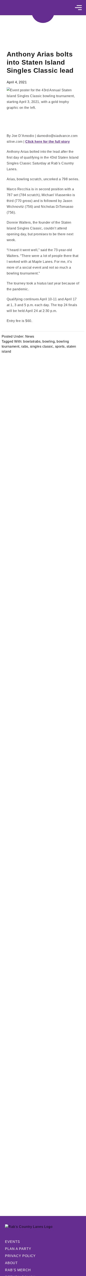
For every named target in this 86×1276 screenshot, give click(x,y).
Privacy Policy (20, 1256)
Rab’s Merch (18, 1270)
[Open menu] (78, 7)
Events (12, 1241)
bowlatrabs (31, 341)
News (29, 336)
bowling (48, 341)
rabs (24, 346)
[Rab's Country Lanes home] (43, 11)
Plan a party (18, 1249)
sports (60, 346)
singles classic (41, 346)
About (11, 1263)
